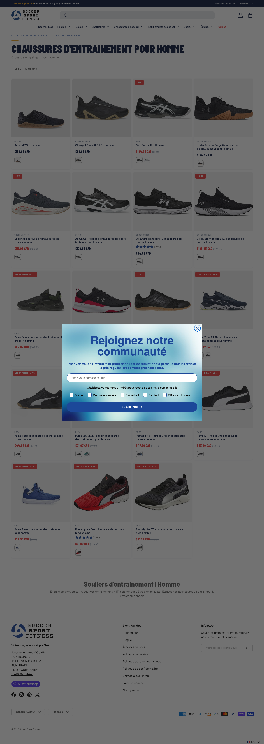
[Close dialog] (197, 328)
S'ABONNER (132, 407)
